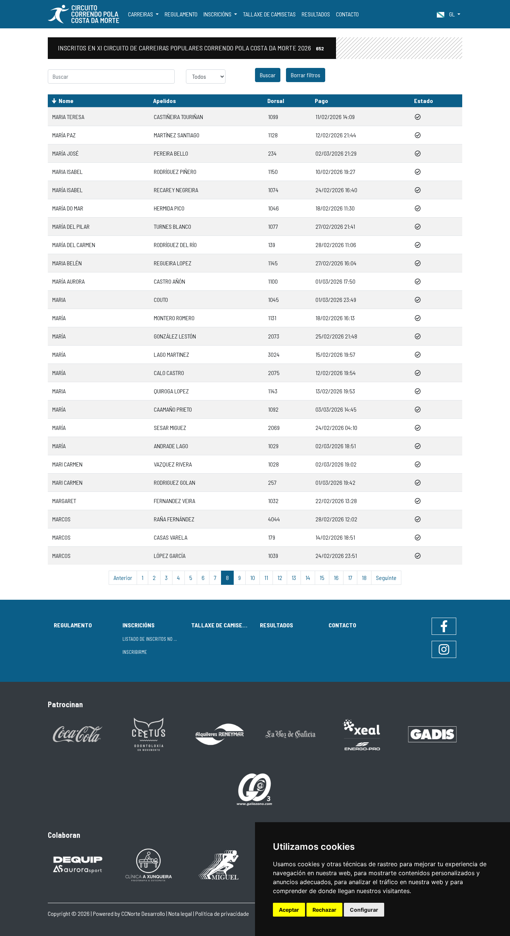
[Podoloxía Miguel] (219, 864)
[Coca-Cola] (78, 733)
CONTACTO (347, 14)
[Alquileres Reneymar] (219, 733)
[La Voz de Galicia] (290, 733)
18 (364, 577)
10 (252, 577)
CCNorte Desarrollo (143, 913)
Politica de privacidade (222, 913)
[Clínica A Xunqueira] (148, 864)
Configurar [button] (364, 910)
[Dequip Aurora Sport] (78, 864)
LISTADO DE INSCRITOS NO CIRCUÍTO (153, 639)
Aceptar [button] (289, 910)
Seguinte (386, 577)
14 (307, 577)
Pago (321, 100)
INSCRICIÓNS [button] (218, 14)
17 (350, 577)
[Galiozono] (255, 788)
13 (294, 577)
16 (336, 577)
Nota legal (180, 913)
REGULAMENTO (181, 14)
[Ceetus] (148, 733)
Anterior (122, 577)
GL (452, 14)
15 (322, 577)
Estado (423, 100)
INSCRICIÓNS (138, 624)
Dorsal (275, 100)
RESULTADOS (316, 14)
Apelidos (164, 100)
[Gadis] (432, 733)
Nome (66, 100)
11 (266, 577)
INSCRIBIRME (134, 652)
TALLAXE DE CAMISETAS (269, 14)
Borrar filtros (305, 74)
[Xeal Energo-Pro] (361, 733)
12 (279, 577)
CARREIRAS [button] (141, 14)
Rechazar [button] (324, 910)
